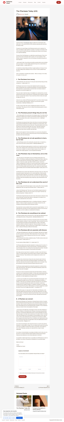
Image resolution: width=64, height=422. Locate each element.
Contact (39, 2)
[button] (58, 2)
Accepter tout (19, 417)
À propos (24, 2)
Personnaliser (6, 417)
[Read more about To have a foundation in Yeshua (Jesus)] (40, 400)
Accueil (20, 2)
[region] (13, 414)
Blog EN (38, 411)
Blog (35, 2)
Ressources (30, 2)
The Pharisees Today (28, 42)
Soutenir (43, 2)
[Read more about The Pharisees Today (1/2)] (23, 400)
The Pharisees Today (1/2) (23, 408)
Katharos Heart (9, 2)
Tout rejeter (13, 417)
